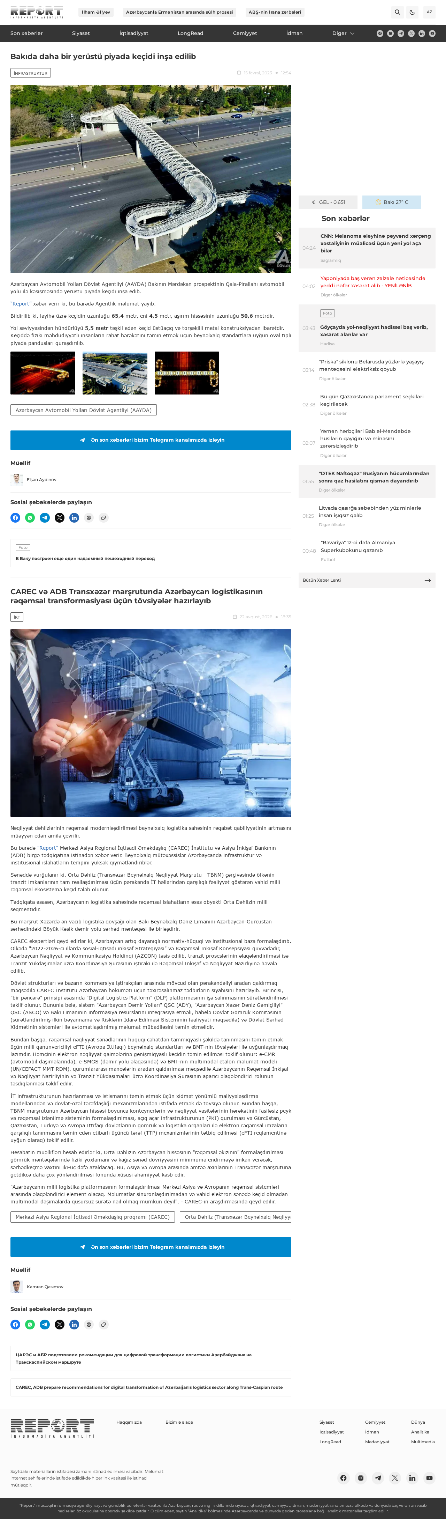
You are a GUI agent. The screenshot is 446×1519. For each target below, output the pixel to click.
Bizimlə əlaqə (179, 1422)
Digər (339, 33)
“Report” (20, 304)
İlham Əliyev (96, 12)
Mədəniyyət (377, 1441)
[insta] (390, 33)
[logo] (36, 12)
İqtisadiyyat (332, 1432)
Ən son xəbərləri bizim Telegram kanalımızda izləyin (158, 440)
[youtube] (432, 33)
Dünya (418, 1422)
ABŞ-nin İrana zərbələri (275, 12)
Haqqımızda (129, 1422)
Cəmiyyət (375, 1422)
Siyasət (327, 1422)
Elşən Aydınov (41, 479)
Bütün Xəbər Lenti (322, 580)
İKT (17, 617)
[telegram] (401, 33)
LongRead (330, 1441)
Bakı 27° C (396, 202)
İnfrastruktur (30, 73)
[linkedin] (421, 33)
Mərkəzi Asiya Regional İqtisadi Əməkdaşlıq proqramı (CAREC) (93, 1217)
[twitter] (411, 33)
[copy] (103, 518)
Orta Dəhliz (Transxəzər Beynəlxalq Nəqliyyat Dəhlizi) (250, 1217)
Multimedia (423, 1441)
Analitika (420, 1432)
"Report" (47, 848)
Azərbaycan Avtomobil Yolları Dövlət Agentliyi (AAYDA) (84, 410)
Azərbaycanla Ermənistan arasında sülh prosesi (179, 12)
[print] (89, 518)
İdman (372, 1432)
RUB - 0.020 (332, 202)
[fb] (380, 33)
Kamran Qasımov (45, 1286)
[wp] (30, 518)
